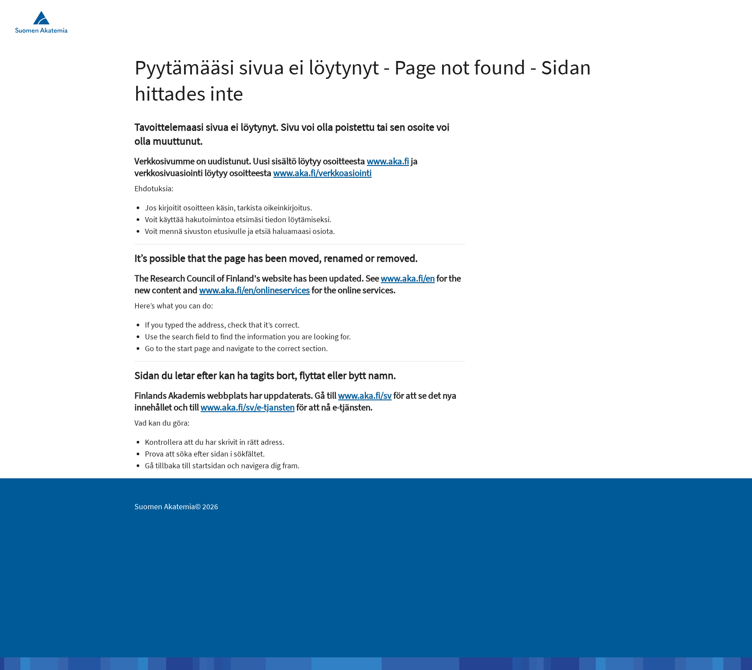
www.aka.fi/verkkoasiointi (322, 173)
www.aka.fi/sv (365, 395)
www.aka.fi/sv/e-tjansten (248, 407)
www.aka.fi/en (408, 278)
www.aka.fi (388, 161)
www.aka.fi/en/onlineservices (254, 290)
